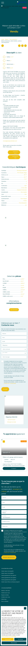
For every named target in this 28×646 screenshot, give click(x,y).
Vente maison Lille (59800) (7, 573)
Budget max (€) (6, 521)
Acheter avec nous (5, 597)
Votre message (6, 357)
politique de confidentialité (10, 383)
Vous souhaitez (4, 352)
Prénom (4, 333)
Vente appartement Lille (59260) (8, 579)
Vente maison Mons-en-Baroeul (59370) (10, 581)
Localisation (4, 515)
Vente (2, 39)
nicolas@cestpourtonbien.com (10, 141)
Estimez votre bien (5, 590)
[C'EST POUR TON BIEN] (22, 2)
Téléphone (4, 345)
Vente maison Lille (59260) (7, 571)
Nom (3, 337)
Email (3, 341)
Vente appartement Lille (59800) (8, 577)
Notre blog (3, 599)
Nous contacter (4, 601)
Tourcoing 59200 (13, 39)
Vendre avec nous (5, 592)
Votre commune (6, 349)
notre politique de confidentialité (9, 636)
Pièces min (4, 526)
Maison (6, 39)
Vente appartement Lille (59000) (8, 575)
